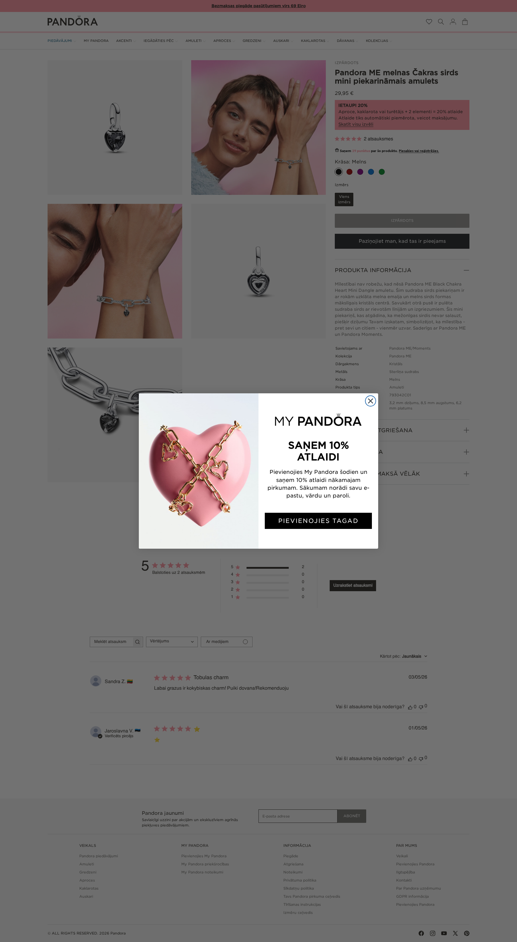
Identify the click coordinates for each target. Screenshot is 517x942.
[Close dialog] (370, 401)
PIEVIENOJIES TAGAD (318, 520)
